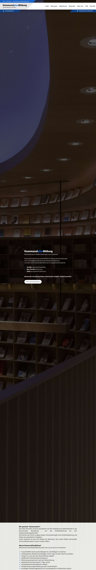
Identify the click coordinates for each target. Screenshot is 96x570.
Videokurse (63, 6)
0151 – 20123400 (7, 1)
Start (47, 6)
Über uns (80, 6)
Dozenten (72, 6)
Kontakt (92, 6)
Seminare (54, 6)
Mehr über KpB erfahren (33, 282)
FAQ (86, 6)
